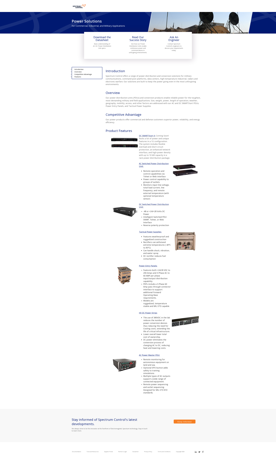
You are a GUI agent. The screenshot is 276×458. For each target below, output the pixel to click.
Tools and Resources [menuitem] (93, 451)
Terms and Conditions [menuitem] (164, 451)
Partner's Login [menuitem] (122, 451)
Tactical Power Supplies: (150, 232)
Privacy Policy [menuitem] (148, 451)
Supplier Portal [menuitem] (108, 451)
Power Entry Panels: (148, 265)
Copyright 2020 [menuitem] (180, 451)
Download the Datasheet (102, 38)
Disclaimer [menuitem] (136, 451)
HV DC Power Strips (148, 313)
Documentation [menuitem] (76, 451)
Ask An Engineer (174, 38)
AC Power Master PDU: (149, 355)
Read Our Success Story (138, 38)
